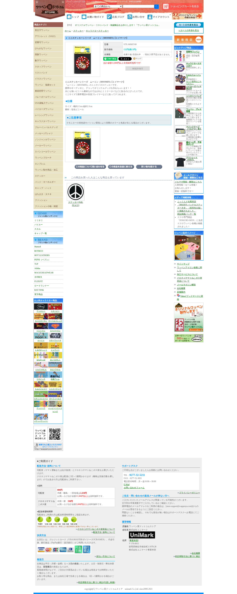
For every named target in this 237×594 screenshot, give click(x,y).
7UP (36, 264)
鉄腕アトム (55, 379)
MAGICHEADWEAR (43, 272)
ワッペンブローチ (43, 157)
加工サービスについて (187, 274)
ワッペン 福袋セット (45, 85)
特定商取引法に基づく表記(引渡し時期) (96, 582)
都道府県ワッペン (43, 91)
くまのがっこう (41, 350)
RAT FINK (39, 290)
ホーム (68, 31)
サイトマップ (183, 264)
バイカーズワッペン (44, 109)
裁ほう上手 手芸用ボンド (193, 143)
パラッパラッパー (41, 421)
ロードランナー (41, 286)
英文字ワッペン (42, 30)
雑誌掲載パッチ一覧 (186, 214)
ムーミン (40, 340)
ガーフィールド (55, 399)
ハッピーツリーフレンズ (55, 409)
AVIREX (38, 277)
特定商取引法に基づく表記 (187, 556)
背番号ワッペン (42, 42)
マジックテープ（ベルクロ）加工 (193, 128)
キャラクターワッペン (45, 121)
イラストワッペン (43, 79)
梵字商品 (38, 294)
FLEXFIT (38, 281)
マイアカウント (159, 17)
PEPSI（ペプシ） (42, 259)
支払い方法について (105, 556)
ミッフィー (55, 350)
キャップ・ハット (43, 188)
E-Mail (126, 484)
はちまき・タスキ (43, 194)
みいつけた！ (55, 360)
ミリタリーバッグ (193, 96)
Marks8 (37, 246)
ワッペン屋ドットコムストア (50, 9)
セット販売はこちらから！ (193, 82)
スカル (37, 229)
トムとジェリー (41, 389)
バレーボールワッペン (45, 97)
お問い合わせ (137, 17)
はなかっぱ (41, 360)
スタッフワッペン (43, 66)
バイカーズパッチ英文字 (193, 87)
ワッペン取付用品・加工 (46, 170)
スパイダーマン (41, 321)
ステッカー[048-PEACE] (75, 204)
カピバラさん (55, 369)
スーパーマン (55, 331)
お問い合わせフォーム (134, 487)
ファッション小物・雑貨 (46, 206)
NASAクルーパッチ (193, 76)
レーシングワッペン (44, 115)
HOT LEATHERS (42, 255)
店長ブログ (117, 17)
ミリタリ (38, 220)
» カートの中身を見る (189, 30)
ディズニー (41, 311)
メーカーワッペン (43, 145)
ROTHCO (38, 251)
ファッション (41, 200)
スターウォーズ (55, 340)
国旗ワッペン (41, 54)
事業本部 (134, 540)
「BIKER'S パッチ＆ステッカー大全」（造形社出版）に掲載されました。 (189, 207)
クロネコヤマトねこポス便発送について (96, 529)
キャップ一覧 (40, 233)
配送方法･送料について (104, 532)
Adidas (37, 268)
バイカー (38, 224)
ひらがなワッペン (43, 48)
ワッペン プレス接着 (193, 110)
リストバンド (41, 72)
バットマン (41, 331)
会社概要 (181, 288)
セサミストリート (41, 399)
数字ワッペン (41, 60)
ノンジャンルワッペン (45, 139)
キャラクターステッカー (97, 31)
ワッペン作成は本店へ (187, 16)
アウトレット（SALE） (46, 36)
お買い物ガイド (94, 17)
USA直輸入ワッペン (44, 103)
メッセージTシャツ (44, 133)
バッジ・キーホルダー (45, 182)
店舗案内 (181, 292)
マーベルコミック (55, 321)
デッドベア (41, 408)
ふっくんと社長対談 (186, 201)
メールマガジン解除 (186, 284)
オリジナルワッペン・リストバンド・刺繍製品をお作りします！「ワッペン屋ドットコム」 (117, 25)
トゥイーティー (55, 389)
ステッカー (40, 176)
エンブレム (40, 164)
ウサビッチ (41, 379)
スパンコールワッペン (45, 151)
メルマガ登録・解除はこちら (188, 182)
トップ (73, 17)
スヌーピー (55, 311)
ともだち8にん (41, 369)
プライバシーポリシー (189, 492)
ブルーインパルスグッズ (46, 127)
